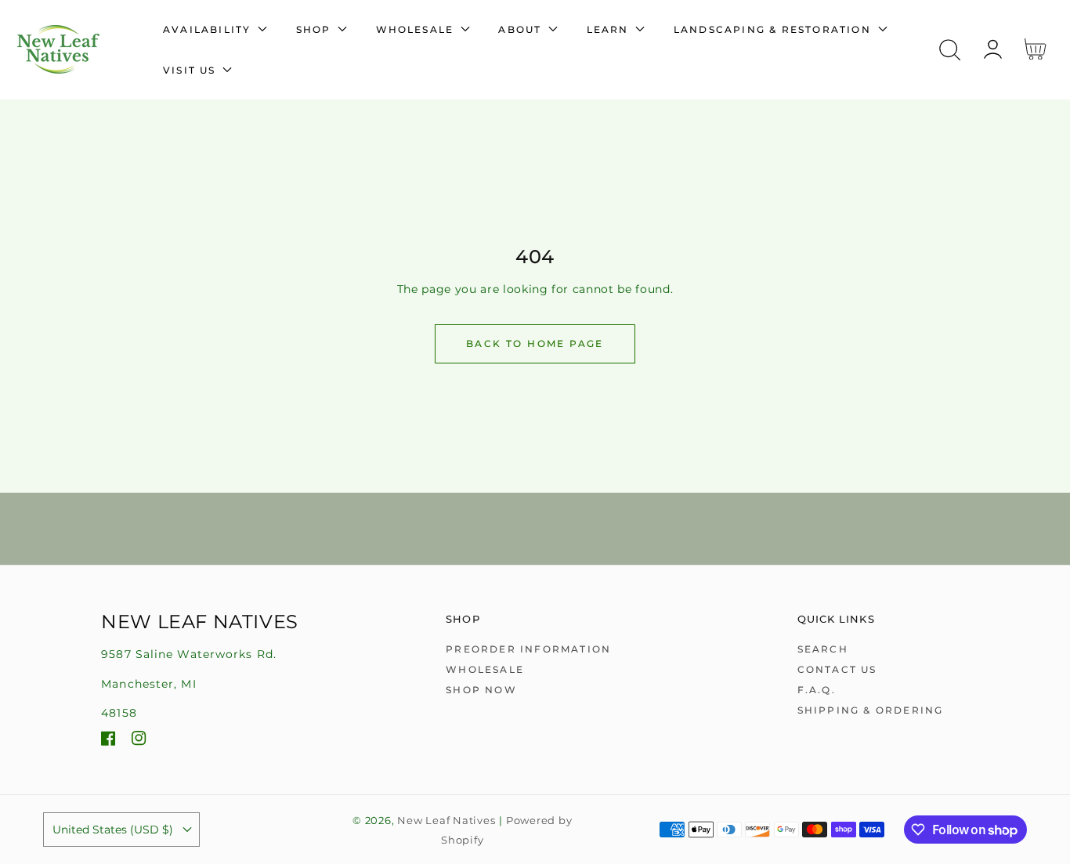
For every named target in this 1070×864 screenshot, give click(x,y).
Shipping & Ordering (870, 710)
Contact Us (837, 669)
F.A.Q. (816, 690)
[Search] (950, 50)
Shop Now (481, 690)
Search (822, 649)
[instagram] (139, 741)
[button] (950, 50)
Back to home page (535, 343)
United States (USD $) (112, 829)
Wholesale (485, 669)
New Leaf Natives (446, 820)
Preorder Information (528, 649)
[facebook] (108, 741)
